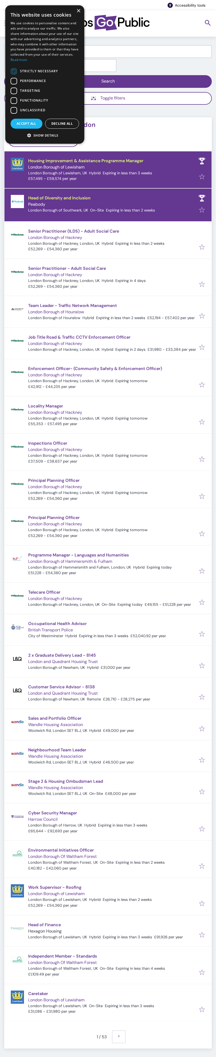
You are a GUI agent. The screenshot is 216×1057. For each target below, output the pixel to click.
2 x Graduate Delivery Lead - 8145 (62, 655)
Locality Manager (45, 406)
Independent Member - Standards (62, 956)
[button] (45, 135)
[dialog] (44, 74)
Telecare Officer (44, 592)
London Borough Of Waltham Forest (62, 856)
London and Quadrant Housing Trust (63, 661)
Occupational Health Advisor (57, 623)
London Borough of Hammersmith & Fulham (70, 561)
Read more (19, 59)
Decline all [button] (62, 123)
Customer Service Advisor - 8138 (61, 687)
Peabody (36, 204)
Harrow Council (43, 819)
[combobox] (108, 51)
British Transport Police (50, 630)
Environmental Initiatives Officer (61, 850)
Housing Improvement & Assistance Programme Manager (85, 161)
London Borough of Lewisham (56, 167)
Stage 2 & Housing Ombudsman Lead (65, 781)
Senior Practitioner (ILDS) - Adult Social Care (73, 231)
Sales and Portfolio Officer (54, 718)
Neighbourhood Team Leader (57, 750)
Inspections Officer (47, 443)
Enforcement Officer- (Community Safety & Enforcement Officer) (95, 368)
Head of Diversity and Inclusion (59, 198)
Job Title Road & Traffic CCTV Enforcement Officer (79, 337)
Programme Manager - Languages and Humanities (78, 555)
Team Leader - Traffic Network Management (72, 305)
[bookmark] (202, 177)
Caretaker (38, 993)
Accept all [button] (26, 123)
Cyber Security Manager (52, 813)
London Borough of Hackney (55, 237)
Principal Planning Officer (54, 480)
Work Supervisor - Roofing (54, 887)
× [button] (78, 11)
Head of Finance (44, 925)
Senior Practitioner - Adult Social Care (67, 268)
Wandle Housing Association (55, 724)
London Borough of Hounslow (56, 312)
